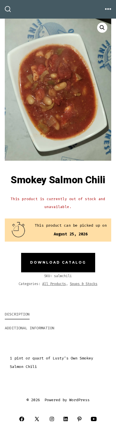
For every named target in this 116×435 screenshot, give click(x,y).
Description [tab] (17, 314)
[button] (102, 28)
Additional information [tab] (29, 328)
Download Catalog (58, 262)
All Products (54, 284)
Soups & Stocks (83, 284)
